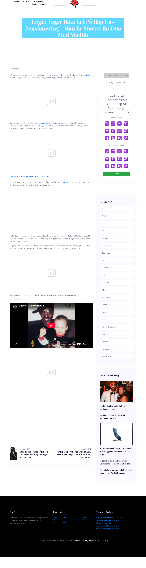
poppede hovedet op (47, 123)
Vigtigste (16, 1)
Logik (88, 75)
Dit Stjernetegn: (116, 118)
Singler (34, 4)
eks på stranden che (103, 523)
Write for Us (102, 540)
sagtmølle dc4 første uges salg (107, 526)
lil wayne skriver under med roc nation (110, 518)
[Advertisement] (51, 207)
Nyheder (43, 4)
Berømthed (77, 520)
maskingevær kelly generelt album (30, 176)
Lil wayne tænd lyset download (107, 520)
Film (54, 522)
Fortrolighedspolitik (89, 540)
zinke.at (77, 540)
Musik (54, 517)
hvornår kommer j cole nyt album (108, 529)
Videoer (55, 520)
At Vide (116, 173)
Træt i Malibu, (63, 182)
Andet (85, 517)
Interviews (26, 1)
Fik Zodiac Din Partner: (116, 146)
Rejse (65, 522)
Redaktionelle (39, 1)
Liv (64, 520)
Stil (74, 517)
